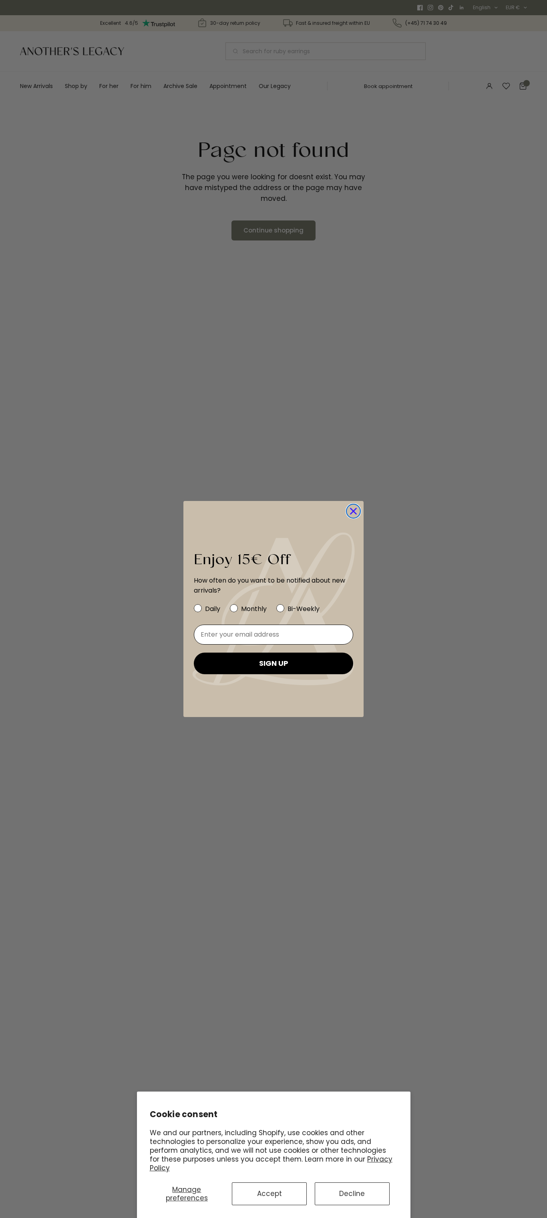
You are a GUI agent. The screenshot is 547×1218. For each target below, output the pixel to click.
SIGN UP (273, 663)
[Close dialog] (353, 511)
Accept (269, 1193)
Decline (352, 1193)
